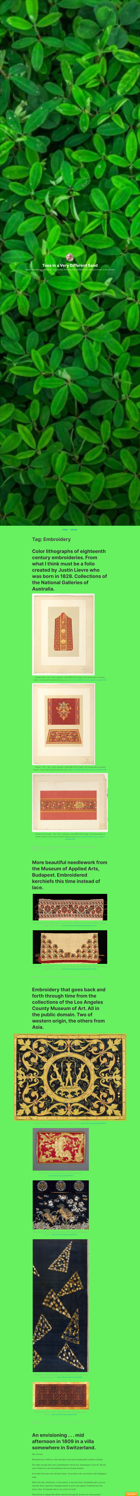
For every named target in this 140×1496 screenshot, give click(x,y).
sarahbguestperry (40, 847)
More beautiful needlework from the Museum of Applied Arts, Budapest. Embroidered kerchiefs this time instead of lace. (69, 874)
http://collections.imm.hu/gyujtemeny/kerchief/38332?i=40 (79, 969)
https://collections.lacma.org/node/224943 (69, 1377)
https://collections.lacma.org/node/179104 (64, 1414)
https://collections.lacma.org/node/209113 (65, 1234)
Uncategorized (55, 977)
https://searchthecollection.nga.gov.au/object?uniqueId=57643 (88, 770)
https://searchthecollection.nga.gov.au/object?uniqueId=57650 (88, 680)
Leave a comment (92, 847)
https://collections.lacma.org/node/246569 (93, 1123)
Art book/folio (54, 847)
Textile (79, 847)
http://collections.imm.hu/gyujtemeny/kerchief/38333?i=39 (79, 925)
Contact (73, 530)
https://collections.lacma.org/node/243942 (60, 1176)
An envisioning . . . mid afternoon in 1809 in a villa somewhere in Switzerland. (64, 1441)
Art (51, 1422)
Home (65, 530)
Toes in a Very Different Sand (70, 265)
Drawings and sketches (68, 847)
